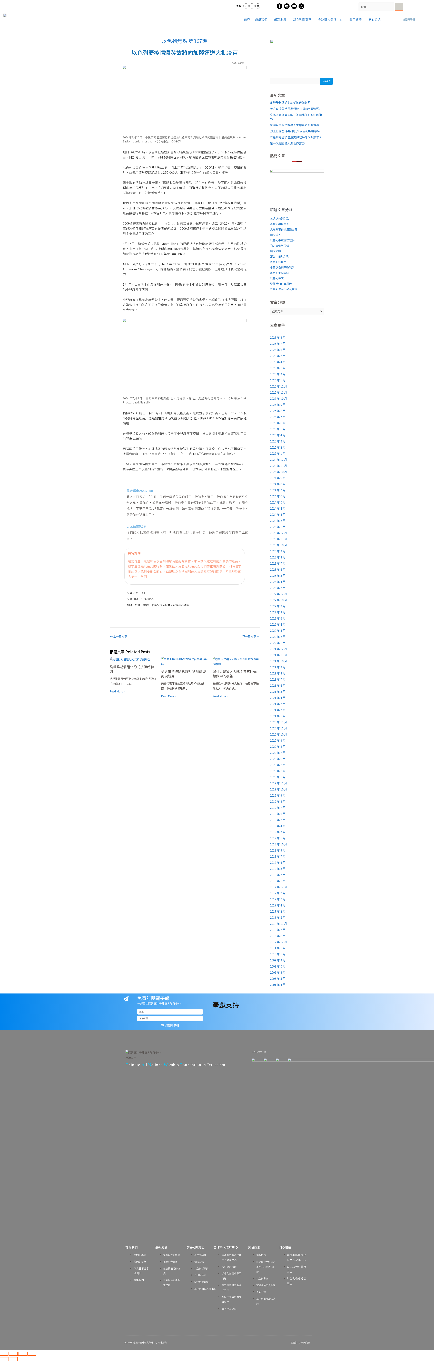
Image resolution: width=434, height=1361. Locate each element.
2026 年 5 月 (277, 356)
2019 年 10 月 (278, 789)
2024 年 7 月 (277, 490)
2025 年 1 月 (277, 453)
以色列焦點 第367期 (184, 41)
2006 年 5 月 (277, 978)
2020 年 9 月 (277, 740)
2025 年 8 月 (277, 411)
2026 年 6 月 (277, 350)
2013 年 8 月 (277, 936)
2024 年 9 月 (277, 478)
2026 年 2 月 (277, 374)
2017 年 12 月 (278, 887)
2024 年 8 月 (277, 484)
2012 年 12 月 (278, 942)
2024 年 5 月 (277, 502)
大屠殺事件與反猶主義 (283, 229)
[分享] (22, 1354)
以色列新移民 (278, 262)
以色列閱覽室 (302, 19)
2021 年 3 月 (277, 704)
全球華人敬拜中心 (330, 19)
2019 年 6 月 (277, 814)
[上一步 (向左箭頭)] (4, 1359)
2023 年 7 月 (277, 563)
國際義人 (275, 235)
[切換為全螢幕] (13, 1354)
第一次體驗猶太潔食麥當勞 (287, 143)
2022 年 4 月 (277, 624)
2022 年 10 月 (278, 600)
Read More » (117, 691)
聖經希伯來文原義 (281, 284)
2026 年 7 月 (277, 343)
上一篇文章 (118, 636)
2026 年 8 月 (277, 337)
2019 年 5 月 (277, 820)
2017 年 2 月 (277, 911)
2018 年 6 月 (277, 862)
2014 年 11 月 (278, 923)
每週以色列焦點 (279, 218)
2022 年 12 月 (278, 594)
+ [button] (252, 5)
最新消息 (280, 19)
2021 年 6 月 (277, 685)
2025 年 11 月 (278, 392)
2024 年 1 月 (277, 527)
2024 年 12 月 (278, 459)
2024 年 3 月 (277, 514)
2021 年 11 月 (278, 655)
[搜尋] (399, 7)
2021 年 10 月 (278, 661)
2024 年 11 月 (278, 466)
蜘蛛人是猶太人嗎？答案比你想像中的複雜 (235, 673)
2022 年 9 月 (277, 606)
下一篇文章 (250, 636)
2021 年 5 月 (277, 691)
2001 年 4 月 (277, 984)
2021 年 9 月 (277, 667)
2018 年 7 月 (277, 856)
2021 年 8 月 (277, 673)
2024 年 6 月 (277, 496)
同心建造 (374, 19)
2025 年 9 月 (277, 404)
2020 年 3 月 (277, 771)
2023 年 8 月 (277, 557)
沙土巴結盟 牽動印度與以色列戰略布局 (295, 131)
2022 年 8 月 (277, 612)
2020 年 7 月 (277, 752)
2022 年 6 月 (277, 618)
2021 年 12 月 (278, 649)
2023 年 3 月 (277, 588)
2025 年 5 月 (277, 429)
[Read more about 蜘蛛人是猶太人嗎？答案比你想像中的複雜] (236, 661)
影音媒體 (355, 19)
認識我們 (261, 19)
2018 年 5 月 (277, 868)
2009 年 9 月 (277, 960)
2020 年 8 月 (277, 746)
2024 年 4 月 (277, 508)
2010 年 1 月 (277, 954)
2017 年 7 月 (277, 899)
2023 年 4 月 (277, 582)
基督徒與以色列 (279, 224)
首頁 (247, 19)
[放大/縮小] (4, 1354)
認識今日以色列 (279, 256)
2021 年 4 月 (277, 698)
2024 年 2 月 (277, 520)
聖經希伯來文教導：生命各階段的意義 (294, 125)
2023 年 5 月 (277, 575)
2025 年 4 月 (277, 435)
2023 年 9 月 (277, 551)
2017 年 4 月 (277, 905)
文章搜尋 (326, 81)
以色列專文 (277, 278)
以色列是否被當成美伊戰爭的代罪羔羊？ (296, 137)
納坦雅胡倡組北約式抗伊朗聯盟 (132, 669)
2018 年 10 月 (278, 844)
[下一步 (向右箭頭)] (13, 1359)
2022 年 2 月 (277, 636)
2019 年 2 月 (277, 832)
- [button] (245, 5)
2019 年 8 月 (277, 801)
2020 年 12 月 (278, 722)
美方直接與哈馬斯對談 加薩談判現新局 (183, 673)
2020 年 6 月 (277, 759)
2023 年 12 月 (278, 533)
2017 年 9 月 (277, 893)
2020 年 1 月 (277, 777)
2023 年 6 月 (277, 569)
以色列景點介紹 (279, 273)
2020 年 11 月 (278, 728)
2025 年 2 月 (277, 447)
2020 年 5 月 (277, 765)
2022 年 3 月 (277, 630)
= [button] (258, 5)
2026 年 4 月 (277, 362)
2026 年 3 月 (277, 368)
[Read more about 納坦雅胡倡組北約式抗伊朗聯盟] (130, 659)
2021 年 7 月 (277, 679)
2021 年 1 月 (277, 716)
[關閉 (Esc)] (31, 1354)
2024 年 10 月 (278, 472)
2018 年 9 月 (277, 850)
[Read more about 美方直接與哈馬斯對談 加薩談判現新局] (184, 661)
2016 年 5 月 (277, 917)
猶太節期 (275, 251)
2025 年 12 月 (278, 386)
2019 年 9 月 (277, 795)
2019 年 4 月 (277, 826)
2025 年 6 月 (277, 423)
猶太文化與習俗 (279, 246)
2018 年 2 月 (277, 875)
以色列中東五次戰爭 (282, 240)
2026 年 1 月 (277, 380)
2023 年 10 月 (278, 545)
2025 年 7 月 (277, 417)
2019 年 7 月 (277, 807)
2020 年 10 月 (278, 734)
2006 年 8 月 (277, 972)
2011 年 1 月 (277, 948)
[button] (262, 19)
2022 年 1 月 (277, 643)
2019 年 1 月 (277, 838)
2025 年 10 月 (278, 398)
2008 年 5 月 (277, 966)
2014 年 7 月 (277, 930)
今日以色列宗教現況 (282, 267)
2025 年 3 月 (277, 441)
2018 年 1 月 (277, 881)
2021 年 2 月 (277, 710)
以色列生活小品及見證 (283, 289)
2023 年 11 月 (278, 539)
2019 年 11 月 (278, 783)
